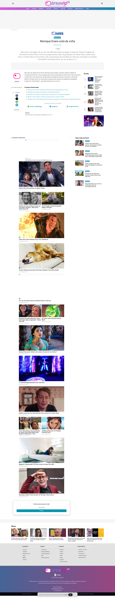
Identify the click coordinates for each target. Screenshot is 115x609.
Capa (12, 29)
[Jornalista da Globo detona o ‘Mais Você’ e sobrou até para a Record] (19, 532)
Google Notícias (73, 106)
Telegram (55, 106)
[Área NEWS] (57, 34)
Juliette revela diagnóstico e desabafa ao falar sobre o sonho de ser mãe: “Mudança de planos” (99, 101)
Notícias (15, 29)
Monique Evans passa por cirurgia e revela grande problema (44, 92)
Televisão (13, 536)
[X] (17, 98)
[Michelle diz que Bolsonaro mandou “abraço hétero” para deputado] (79, 173)
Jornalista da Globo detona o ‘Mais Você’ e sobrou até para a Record (19, 539)
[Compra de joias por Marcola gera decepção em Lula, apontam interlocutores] (90, 111)
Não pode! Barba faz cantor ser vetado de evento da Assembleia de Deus (93, 185)
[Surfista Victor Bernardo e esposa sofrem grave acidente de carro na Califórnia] (79, 143)
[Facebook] (17, 95)
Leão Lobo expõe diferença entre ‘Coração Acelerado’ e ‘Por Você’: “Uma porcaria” (94, 540)
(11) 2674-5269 (57, 590)
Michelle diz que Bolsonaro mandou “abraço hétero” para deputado (93, 175)
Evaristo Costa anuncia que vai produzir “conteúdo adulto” (98, 86)
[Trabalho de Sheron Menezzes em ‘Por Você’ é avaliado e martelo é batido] (38, 532)
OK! (70, 594)
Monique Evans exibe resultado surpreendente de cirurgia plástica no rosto (48, 89)
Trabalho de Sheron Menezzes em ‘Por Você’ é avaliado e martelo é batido (38, 540)
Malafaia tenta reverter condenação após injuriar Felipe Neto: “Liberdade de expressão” (93, 155)
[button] (93, 3)
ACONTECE (61, 546)
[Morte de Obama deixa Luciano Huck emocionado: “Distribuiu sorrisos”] (90, 81)
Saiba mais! (50, 114)
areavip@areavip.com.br (57, 588)
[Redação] (17, 76)
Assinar (42, 510)
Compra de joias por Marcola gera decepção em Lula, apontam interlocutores (99, 109)
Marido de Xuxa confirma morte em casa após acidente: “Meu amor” (98, 93)
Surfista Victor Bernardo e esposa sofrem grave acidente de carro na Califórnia (93, 145)
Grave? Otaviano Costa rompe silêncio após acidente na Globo (56, 539)
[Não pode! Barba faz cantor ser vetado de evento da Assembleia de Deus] (79, 183)
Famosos (50, 536)
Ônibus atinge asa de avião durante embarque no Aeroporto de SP (93, 165)
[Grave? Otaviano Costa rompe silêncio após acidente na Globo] (57, 532)
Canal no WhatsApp (36, 106)
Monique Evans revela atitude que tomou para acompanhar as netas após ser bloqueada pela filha (54, 99)
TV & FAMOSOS (25, 546)
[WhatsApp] (17, 102)
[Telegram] (17, 105)
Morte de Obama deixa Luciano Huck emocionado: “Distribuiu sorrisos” (99, 79)
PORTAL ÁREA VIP (81, 546)
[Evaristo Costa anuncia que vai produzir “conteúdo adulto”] (90, 88)
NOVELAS (42, 546)
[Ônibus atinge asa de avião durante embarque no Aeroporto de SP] (79, 163)
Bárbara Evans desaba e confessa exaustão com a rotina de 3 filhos (46, 96)
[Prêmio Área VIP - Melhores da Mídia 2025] (94, 120)
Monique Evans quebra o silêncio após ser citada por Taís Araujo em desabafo (49, 94)
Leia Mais (65, 594)
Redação (58, 48)
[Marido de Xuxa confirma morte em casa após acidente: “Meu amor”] (90, 95)
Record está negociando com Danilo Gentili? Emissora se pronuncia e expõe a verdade (76, 540)
